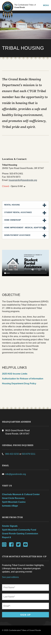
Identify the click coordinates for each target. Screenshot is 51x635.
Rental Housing (12, 205)
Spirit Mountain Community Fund (19, 530)
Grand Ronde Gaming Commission (20, 533)
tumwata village (10, 506)
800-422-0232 (12, 454)
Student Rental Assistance (18, 212)
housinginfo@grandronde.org (23, 180)
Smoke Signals (10, 526)
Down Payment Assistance (17, 235)
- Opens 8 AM (14, 186)
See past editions (10, 577)
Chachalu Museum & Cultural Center (21, 494)
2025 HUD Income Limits (14, 374)
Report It (6, 537)
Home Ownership (12, 220)
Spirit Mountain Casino (14, 502)
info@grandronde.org (15, 474)
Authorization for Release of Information (22, 379)
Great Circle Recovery (13, 498)
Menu (46, 5)
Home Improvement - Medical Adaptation (24, 228)
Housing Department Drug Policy (19, 383)
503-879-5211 (28, 454)
